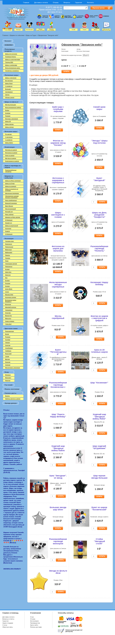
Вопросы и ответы (8, 619)
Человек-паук (9, 241)
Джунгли (8, 275)
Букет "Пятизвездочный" (58, 352)
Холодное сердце (10, 297)
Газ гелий (8, 385)
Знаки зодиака (9, 321)
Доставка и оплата (41, 2)
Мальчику (8, 377)
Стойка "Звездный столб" (99, 541)
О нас (32, 617)
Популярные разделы (10, 50)
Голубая (7, 339)
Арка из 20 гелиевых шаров (99, 351)
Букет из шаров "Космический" (99, 508)
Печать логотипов (12, 389)
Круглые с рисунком (11, 118)
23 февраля (8, 220)
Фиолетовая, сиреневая (12, 367)
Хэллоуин (8, 228)
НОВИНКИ (9, 45)
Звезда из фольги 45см (58, 572)
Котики (7, 269)
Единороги (8, 244)
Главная (26, 2)
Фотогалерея (34, 621)
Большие (8, 89)
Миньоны (8, 318)
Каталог (8, 41)
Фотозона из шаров (11, 152)
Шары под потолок (11, 54)
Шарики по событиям (17, 35)
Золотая (7, 345)
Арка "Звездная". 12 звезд (58, 477)
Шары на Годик (31, 35)
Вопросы (67, 2)
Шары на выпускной (11, 225)
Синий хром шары (99, 108)
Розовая (7, 337)
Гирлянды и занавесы (12, 70)
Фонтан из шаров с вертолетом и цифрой (99, 318)
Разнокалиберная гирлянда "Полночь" (99, 248)
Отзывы (56, 2)
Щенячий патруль (10, 307)
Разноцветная (9, 331)
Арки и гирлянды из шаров (13, 166)
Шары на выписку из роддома (11, 189)
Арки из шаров (9, 155)
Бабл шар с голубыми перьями (58, 109)
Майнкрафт (8, 252)
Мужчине (8, 375)
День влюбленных (11, 200)
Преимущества (35, 623)
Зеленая (7, 365)
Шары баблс (9, 142)
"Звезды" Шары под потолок (99, 142)
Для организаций (10, 208)
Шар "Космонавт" (99, 383)
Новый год (8, 223)
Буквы (7, 110)
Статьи (4, 625)
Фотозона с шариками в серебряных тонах (58, 181)
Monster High (9, 294)
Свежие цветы (10, 393)
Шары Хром (8, 83)
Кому (7, 372)
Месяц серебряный (58, 317)
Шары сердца (9, 127)
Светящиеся (9, 92)
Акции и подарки (7, 623)
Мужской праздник (11, 203)
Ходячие (7, 113)
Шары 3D (8, 121)
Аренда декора (11, 403)
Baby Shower (9, 206)
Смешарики (8, 310)
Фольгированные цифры (13, 107)
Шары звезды (9, 124)
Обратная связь (7, 627)
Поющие (7, 116)
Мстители (8, 304)
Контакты (90, 2)
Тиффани (8, 351)
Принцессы (8, 266)
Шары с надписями (11, 65)
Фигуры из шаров (10, 158)
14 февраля (8, 234)
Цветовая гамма (11, 328)
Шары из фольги (11, 102)
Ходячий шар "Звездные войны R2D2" (99, 416)
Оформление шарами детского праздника (12, 196)
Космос (7, 286)
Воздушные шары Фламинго (10, 300)
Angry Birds (8, 289)
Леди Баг (8, 313)
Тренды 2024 (9, 62)
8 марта (7, 231)
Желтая (7, 359)
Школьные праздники (12, 193)
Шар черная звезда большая (99, 477)
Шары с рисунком (10, 77)
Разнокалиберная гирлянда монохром (58, 541)
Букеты (7, 396)
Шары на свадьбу (10, 186)
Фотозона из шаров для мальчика (58, 248)
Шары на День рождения (13, 180)
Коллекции (9, 238)
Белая (7, 334)
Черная (7, 342)
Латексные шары (11, 75)
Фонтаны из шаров (11, 150)
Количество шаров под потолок (71, 55)
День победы (9, 214)
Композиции (10, 147)
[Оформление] (43, 57)
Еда (6, 277)
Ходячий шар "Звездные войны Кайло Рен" (58, 449)
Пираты (7, 255)
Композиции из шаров (12, 161)
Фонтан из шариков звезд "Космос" (58, 143)
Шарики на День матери (12, 217)
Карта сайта (34, 625)
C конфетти (8, 86)
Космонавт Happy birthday (99, 283)
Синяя (7, 356)
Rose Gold (8, 353)
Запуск (7, 94)
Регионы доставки (36, 627)
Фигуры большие (10, 104)
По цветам (8, 134)
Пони (6, 261)
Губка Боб (8, 324)
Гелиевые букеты (10, 56)
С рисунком (8, 137)
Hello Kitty (8, 272)
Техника (7, 258)
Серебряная (9, 348)
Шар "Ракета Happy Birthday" (58, 415)
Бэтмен (7, 280)
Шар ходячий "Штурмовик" (99, 447)
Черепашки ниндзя (11, 263)
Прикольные (9, 247)
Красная (7, 362)
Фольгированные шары (12, 68)
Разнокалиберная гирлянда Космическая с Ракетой (58, 386)
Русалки (7, 283)
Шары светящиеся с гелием (58, 215)
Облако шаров (9, 97)
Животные (8, 249)
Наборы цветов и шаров (12, 398)
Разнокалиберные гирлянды (10, 170)
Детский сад (9, 211)
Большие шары (11, 131)
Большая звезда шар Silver (58, 508)
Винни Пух (8, 315)
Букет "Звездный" (99, 179)
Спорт (7, 291)
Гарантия (78, 2)
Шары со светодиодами (12, 59)
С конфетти (8, 140)
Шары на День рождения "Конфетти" (99, 215)
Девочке (7, 380)
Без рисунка (9, 80)
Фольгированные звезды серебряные (58, 284)
